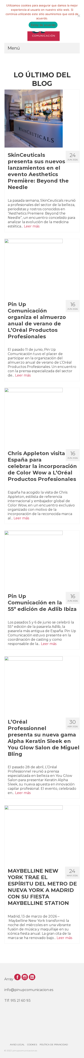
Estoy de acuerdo (43, 25)
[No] (78, 16)
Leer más (31, 226)
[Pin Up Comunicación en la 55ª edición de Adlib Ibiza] (42, 560)
